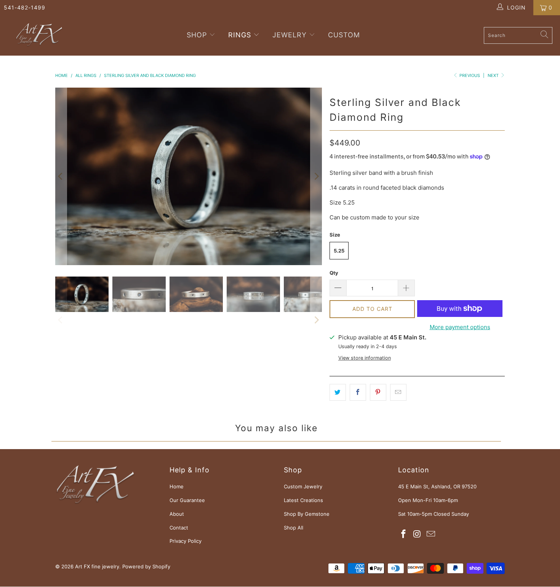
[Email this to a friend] (398, 392)
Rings (239, 35)
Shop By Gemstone (307, 514)
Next (494, 75)
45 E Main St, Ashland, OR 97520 (437, 486)
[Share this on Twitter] (338, 392)
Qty (334, 273)
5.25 (339, 251)
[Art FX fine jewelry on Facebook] (404, 534)
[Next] (316, 177)
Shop (198, 35)
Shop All (293, 528)
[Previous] (61, 177)
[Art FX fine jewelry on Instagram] (417, 534)
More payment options (460, 327)
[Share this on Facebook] (358, 392)
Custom (344, 35)
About (177, 514)
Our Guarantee (187, 500)
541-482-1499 (24, 7)
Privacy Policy (186, 541)
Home (177, 486)
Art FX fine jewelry (97, 566)
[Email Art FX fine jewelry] (431, 534)
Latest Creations (303, 500)
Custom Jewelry (303, 486)
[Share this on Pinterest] (378, 392)
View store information (364, 358)
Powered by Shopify (146, 566)
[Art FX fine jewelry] (39, 35)
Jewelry (289, 35)
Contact (179, 528)
